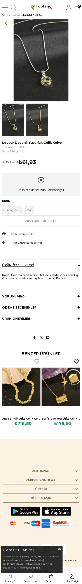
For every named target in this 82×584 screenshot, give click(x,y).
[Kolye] (15, 15)
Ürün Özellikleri (18, 265)
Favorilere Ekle (37, 361)
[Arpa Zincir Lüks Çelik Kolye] (21, 386)
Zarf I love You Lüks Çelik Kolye (61, 418)
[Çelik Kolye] (19, 15)
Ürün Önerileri (16, 319)
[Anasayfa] (7, 15)
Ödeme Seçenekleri (20, 307)
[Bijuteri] (11, 15)
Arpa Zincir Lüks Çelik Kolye (21, 418)
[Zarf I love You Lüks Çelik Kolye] (61, 386)
